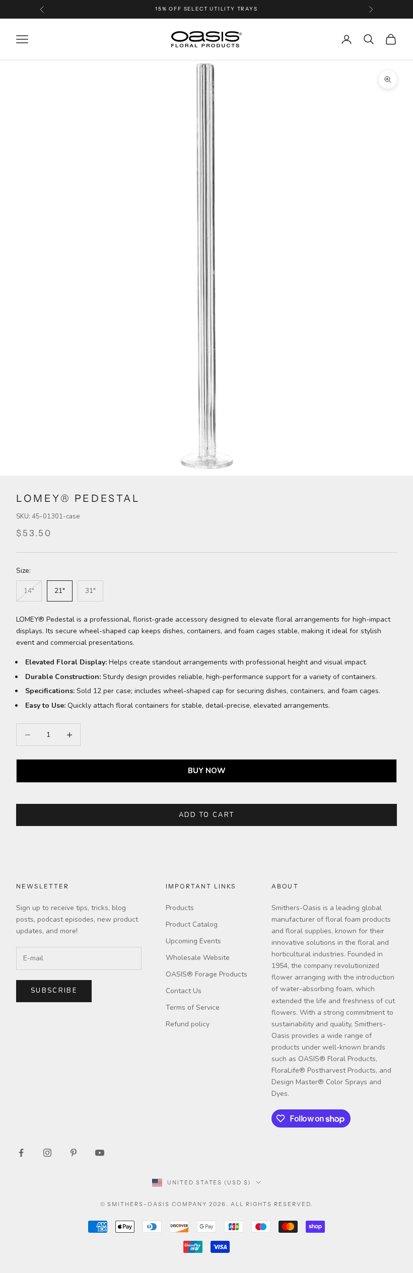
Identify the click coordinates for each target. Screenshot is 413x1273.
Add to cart (207, 814)
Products (180, 908)
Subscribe (54, 990)
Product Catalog (192, 924)
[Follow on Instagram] (47, 1153)
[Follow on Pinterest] (73, 1153)
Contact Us (183, 991)
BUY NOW (207, 771)
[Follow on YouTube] (100, 1153)
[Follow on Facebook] (21, 1153)
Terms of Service (193, 1007)
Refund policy (188, 1024)
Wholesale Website (198, 957)
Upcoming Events (193, 941)
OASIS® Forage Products (206, 974)
